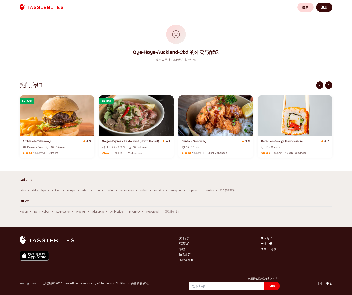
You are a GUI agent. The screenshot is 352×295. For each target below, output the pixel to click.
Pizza (85, 190)
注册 (324, 7)
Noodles (159, 190)
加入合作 (266, 238)
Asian (23, 190)
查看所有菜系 (227, 190)
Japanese (194, 190)
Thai (97, 190)
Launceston (63, 211)
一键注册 (266, 243)
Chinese (56, 190)
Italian (210, 190)
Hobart (24, 211)
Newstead (152, 211)
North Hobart (42, 211)
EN (320, 284)
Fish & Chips (39, 190)
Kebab (144, 190)
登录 (305, 7)
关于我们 (185, 238)
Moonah (81, 211)
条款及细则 (186, 260)
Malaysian (176, 190)
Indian (110, 190)
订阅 (272, 286)
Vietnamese (127, 190)
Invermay (135, 211)
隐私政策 (185, 254)
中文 (329, 283)
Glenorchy (98, 211)
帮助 (182, 249)
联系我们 (185, 243)
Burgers (72, 190)
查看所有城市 (172, 211)
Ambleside (116, 211)
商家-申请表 (268, 249)
